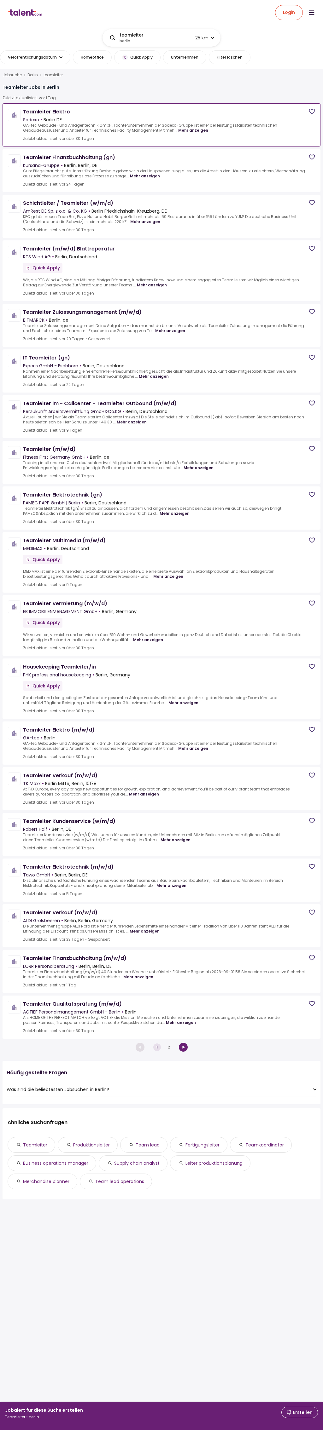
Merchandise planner (46, 1181)
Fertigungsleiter (202, 1145)
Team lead (148, 1145)
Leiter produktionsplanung (214, 1163)
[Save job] (312, 111)
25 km (201, 38)
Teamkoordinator (264, 1145)
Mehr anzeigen (193, 130)
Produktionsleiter (91, 1145)
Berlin (32, 75)
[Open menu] (311, 12)
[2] (183, 1047)
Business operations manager (55, 1163)
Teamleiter (35, 1145)
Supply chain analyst (137, 1163)
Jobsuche (12, 75)
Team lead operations (119, 1181)
